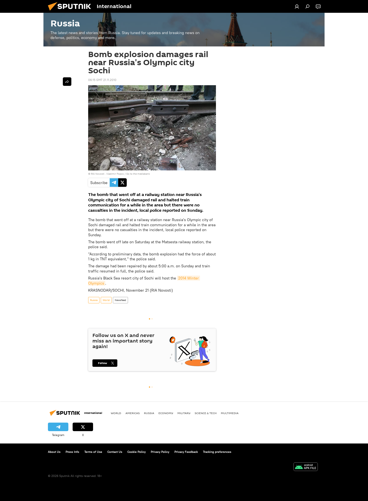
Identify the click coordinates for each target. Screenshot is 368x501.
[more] (67, 81)
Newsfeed (120, 300)
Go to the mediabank (138, 173)
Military (183, 413)
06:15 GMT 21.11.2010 (102, 80)
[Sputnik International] (71, 12)
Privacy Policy (160, 452)
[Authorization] (297, 6)
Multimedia (230, 413)
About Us (54, 452)
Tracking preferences (217, 452)
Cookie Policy (136, 452)
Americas (132, 413)
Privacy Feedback (186, 452)
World (106, 300)
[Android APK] (305, 467)
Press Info (72, 452)
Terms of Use (93, 452)
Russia (94, 300)
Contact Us (114, 452)
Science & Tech (206, 413)
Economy (165, 413)
